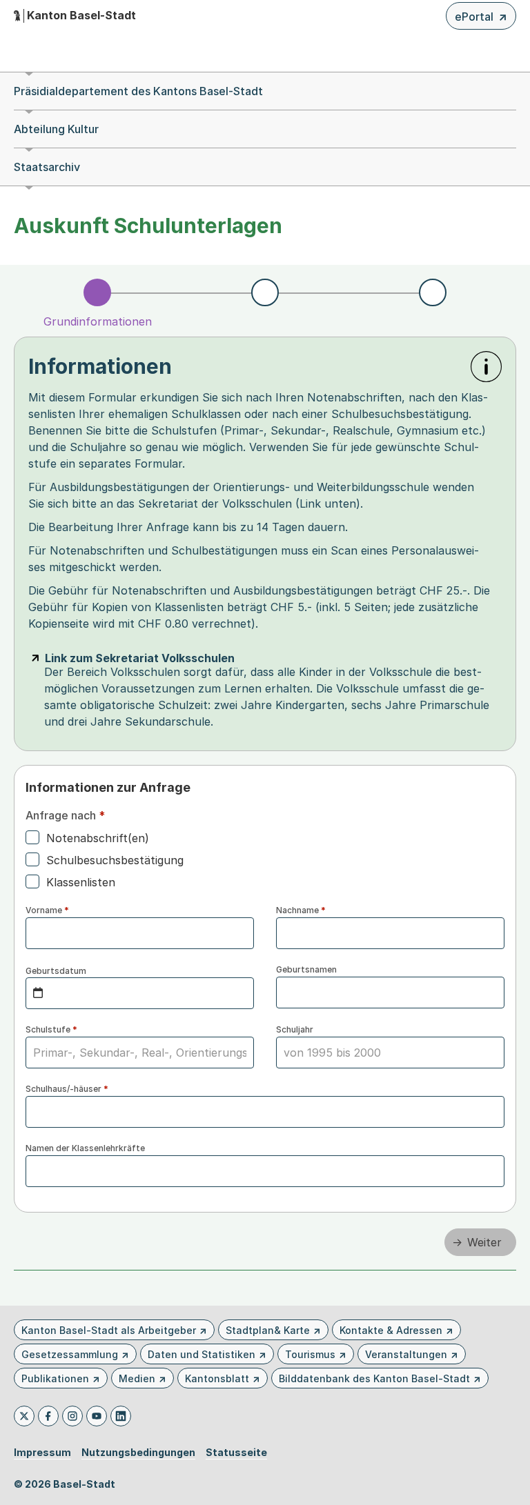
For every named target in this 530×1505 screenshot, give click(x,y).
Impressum (42, 1452)
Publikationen (55, 1378)
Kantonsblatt (217, 1378)
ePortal (481, 20)
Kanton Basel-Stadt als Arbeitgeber (108, 1330)
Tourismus (310, 1354)
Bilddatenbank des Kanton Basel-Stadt (374, 1378)
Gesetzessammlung (69, 1354)
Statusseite (236, 1452)
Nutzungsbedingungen (138, 1452)
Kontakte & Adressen (391, 1330)
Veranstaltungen (406, 1354)
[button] (486, 366)
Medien (137, 1378)
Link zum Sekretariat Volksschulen (140, 658)
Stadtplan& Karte (268, 1330)
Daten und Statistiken (201, 1354)
